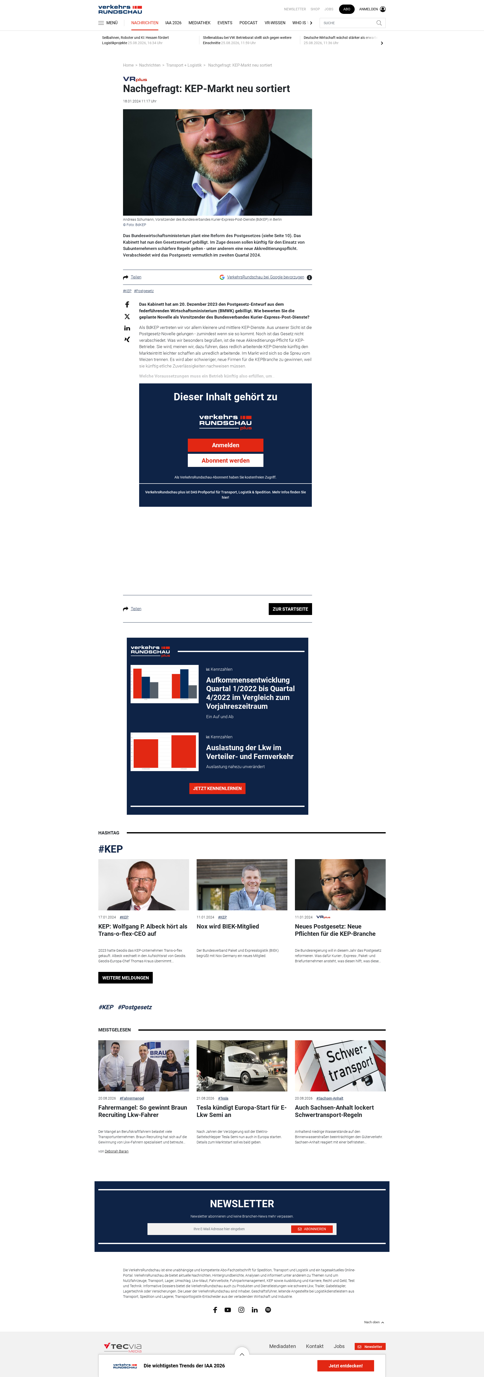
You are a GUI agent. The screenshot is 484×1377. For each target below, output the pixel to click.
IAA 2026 (173, 22)
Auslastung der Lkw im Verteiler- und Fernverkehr (250, 752)
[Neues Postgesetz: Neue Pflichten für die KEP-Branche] (340, 884)
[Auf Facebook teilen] (127, 304)
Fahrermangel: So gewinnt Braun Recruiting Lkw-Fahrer (142, 1111)
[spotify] (268, 1310)
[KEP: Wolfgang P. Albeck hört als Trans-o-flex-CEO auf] (143, 884)
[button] (242, 1350)
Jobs (328, 9)
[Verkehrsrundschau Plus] (135, 79)
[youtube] (228, 1309)
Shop (315, 9)
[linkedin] (255, 1309)
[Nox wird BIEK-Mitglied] (242, 884)
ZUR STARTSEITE (290, 609)
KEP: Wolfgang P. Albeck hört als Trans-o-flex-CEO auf (142, 930)
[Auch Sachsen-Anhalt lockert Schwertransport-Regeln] (340, 1065)
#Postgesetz (134, 1007)
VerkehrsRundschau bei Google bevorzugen (265, 277)
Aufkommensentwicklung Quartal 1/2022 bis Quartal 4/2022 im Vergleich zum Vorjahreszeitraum (250, 693)
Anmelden (225, 445)
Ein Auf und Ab (219, 716)
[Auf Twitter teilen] (127, 316)
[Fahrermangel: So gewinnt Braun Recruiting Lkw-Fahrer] (143, 1065)
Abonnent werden (226, 460)
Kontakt (315, 1346)
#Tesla (223, 1098)
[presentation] (382, 42)
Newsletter (295, 9)
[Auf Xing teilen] (127, 339)
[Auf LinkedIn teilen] (127, 328)
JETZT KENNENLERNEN (217, 788)
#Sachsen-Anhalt (329, 1098)
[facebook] (215, 1310)
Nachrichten (144, 22)
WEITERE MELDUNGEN (125, 977)
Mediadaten (282, 1346)
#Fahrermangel (132, 1098)
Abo (346, 9)
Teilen (136, 277)
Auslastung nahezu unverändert (235, 766)
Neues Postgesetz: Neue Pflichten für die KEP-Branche (335, 930)
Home (128, 65)
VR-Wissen (275, 22)
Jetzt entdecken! (346, 1365)
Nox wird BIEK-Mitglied (228, 926)
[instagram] (241, 1310)
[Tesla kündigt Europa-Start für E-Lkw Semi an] (242, 1065)
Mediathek (199, 22)
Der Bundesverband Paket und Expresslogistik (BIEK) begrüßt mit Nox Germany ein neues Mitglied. (238, 953)
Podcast (248, 22)
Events (225, 22)
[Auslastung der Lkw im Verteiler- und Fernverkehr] (165, 752)
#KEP (110, 849)
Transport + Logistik (184, 65)
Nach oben (372, 1322)
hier (225, 497)
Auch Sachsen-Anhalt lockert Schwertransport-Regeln (334, 1111)
